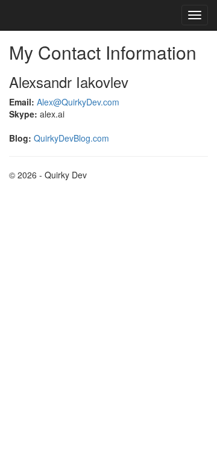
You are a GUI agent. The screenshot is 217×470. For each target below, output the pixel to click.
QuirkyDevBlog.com (71, 138)
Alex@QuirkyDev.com (78, 102)
